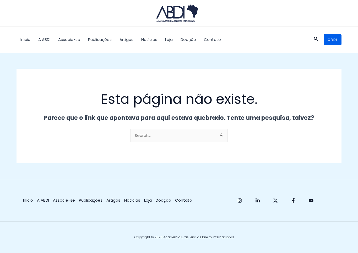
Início (25, 39)
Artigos (126, 39)
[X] (275, 200)
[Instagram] (239, 200)
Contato (212, 39)
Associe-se (69, 39)
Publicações (100, 39)
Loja (169, 39)
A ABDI (44, 39)
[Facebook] (293, 200)
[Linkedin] (257, 200)
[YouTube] (311, 200)
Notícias (149, 39)
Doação (188, 39)
